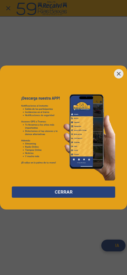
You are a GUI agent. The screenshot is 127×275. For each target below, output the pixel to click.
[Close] (118, 73)
